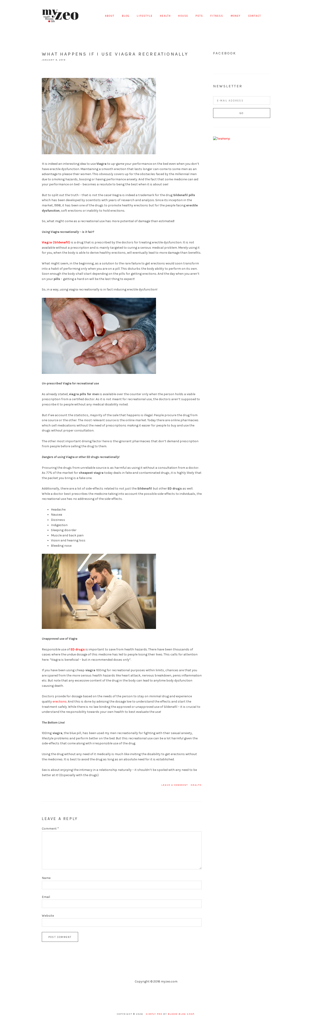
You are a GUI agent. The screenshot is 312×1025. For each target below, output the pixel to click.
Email (46, 897)
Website (48, 916)
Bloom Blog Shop (181, 1014)
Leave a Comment (174, 785)
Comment (50, 829)
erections (60, 701)
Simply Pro (154, 1014)
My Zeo (60, 16)
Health (196, 785)
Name (46, 878)
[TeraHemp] (221, 138)
